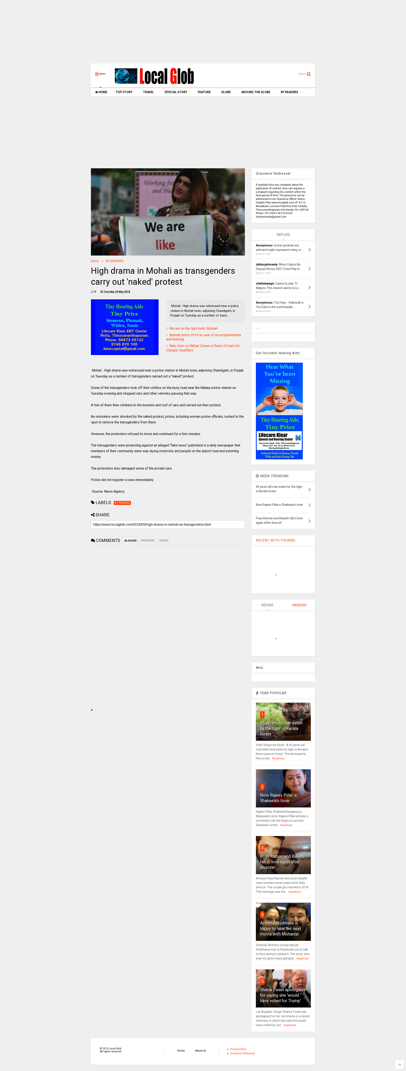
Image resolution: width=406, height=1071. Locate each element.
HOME (102, 92)
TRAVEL (148, 92)
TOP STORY (124, 92)
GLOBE (226, 92)
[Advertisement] (203, 34)
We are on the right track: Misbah (193, 328)
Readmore (278, 758)
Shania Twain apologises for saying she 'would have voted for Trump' (283, 995)
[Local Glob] (157, 84)
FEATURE (204, 92)
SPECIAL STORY (176, 92)
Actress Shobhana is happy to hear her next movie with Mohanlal (280, 928)
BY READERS (289, 92)
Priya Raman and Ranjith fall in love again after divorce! (282, 862)
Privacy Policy (238, 1049)
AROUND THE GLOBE (255, 92)
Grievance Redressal (242, 1053)
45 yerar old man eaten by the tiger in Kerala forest (281, 728)
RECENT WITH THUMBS (275, 540)
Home (95, 261)
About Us (200, 1050)
